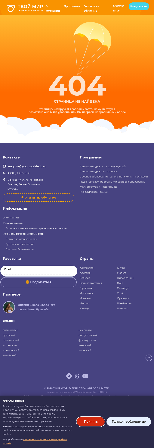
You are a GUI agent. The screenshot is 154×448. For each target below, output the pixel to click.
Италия (84, 303)
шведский (85, 345)
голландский (11, 340)
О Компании (11, 217)
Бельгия (85, 277)
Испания (85, 298)
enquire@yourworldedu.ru (27, 166)
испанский (10, 345)
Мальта (121, 272)
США (120, 293)
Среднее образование (20, 244)
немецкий (85, 329)
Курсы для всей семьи (94, 191)
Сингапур (123, 288)
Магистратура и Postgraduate (98, 186)
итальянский (11, 350)
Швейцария (124, 303)
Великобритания (91, 282)
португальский (88, 335)
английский (10, 329)
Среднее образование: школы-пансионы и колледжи (114, 176)
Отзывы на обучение (40, 197)
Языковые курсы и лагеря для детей (103, 166)
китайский (10, 355)
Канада (84, 308)
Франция (123, 298)
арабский (9, 335)
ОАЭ (120, 282)
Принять (91, 421)
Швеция (122, 308)
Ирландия (86, 293)
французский (87, 340)
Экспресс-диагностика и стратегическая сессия (36, 228)
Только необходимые (129, 421)
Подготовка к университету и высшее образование (112, 181)
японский (85, 350)
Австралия (87, 267)
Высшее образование (20, 249)
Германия (86, 288)
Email (7, 269)
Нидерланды (125, 277)
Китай (121, 267)
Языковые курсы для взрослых (99, 171)
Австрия (85, 272)
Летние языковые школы (21, 238)
